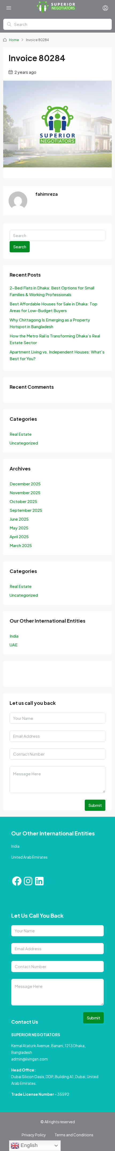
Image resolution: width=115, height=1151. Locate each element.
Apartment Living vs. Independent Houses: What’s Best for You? (57, 355)
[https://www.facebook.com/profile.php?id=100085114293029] (15, 675)
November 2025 (25, 492)
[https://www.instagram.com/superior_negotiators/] (29, 675)
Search (19, 246)
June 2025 (19, 518)
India (14, 635)
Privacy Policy (34, 1134)
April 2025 (19, 536)
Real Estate (21, 434)
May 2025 (19, 527)
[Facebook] (16, 881)
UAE (14, 644)
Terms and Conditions (74, 1134)
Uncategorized (24, 442)
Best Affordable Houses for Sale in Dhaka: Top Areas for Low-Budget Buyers (53, 307)
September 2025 (26, 510)
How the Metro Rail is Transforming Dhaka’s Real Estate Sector (55, 339)
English (28, 1145)
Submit (95, 805)
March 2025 (21, 545)
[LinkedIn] (44, 675)
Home (14, 40)
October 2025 (23, 501)
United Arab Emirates (29, 857)
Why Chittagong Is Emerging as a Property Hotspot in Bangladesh (50, 323)
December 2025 (25, 483)
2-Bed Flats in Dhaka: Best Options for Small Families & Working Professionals (52, 291)
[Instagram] (28, 881)
